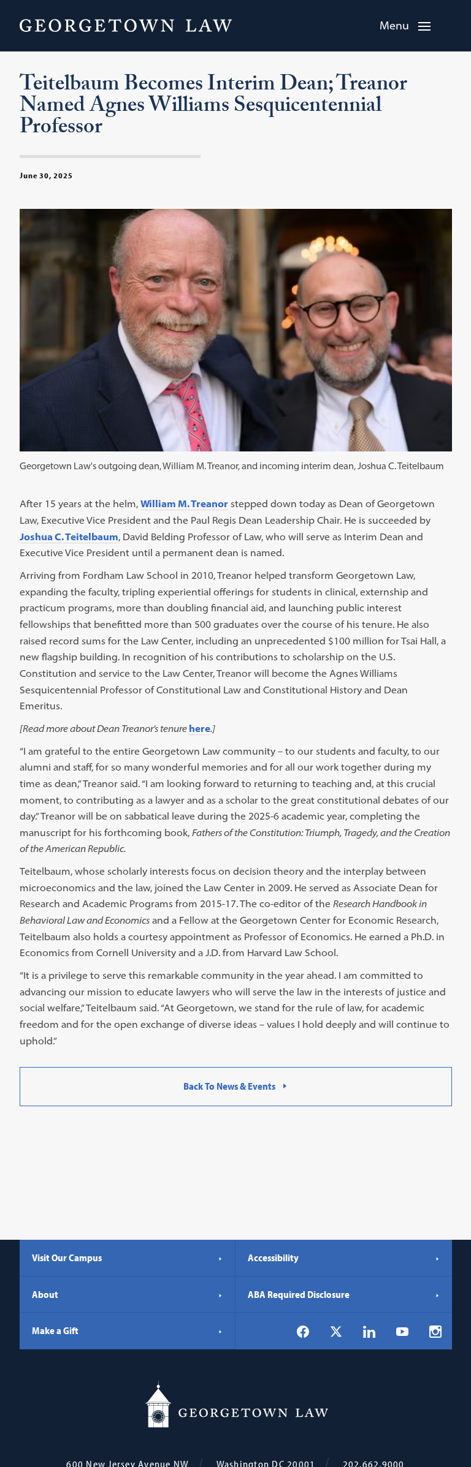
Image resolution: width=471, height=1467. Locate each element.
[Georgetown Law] (126, 25)
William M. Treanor (184, 503)
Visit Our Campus (67, 1257)
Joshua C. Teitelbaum (69, 536)
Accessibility (273, 1257)
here (199, 728)
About (45, 1294)
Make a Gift (55, 1330)
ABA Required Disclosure (299, 1294)
